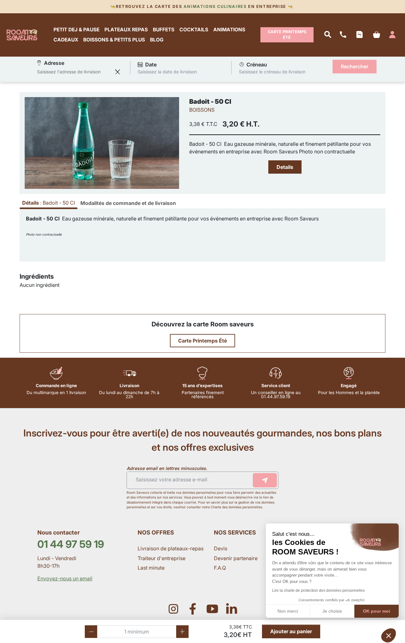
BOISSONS (202, 110)
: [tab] (48, 203)
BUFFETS (163, 29)
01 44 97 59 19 (70, 544)
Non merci (287, 611)
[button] (388, 635)
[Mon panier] (376, 35)
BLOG (157, 39)
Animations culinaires (215, 6)
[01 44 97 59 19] (343, 35)
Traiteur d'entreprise (161, 558)
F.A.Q (220, 568)
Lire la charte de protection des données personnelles (318, 590)
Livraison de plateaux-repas (170, 548)
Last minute (152, 568)
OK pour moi (376, 611)
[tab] (128, 203)
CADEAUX (65, 39)
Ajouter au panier (291, 631)
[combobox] (74, 72)
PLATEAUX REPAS (126, 29)
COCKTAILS (193, 29)
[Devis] (359, 35)
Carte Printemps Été (287, 34)
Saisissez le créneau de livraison (272, 71)
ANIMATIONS (229, 29)
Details (285, 167)
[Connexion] (392, 35)
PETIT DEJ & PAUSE (76, 29)
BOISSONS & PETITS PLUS (114, 39)
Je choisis (332, 611)
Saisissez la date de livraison (167, 71)
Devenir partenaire (236, 558)
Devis (220, 548)
